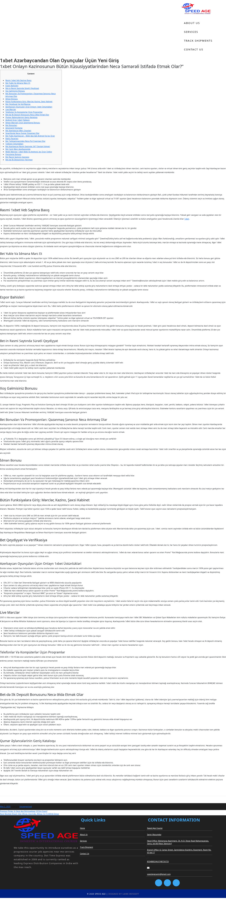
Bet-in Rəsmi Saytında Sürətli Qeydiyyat (22, 88)
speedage (15, 806)
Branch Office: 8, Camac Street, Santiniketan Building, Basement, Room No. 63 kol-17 (179, 851)
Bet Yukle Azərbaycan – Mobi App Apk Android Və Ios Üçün (30, 136)
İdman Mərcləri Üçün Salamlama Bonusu (22, 122)
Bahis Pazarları (11, 138)
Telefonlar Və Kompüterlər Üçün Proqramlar (24, 112)
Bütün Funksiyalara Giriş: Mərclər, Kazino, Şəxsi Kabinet (28, 101)
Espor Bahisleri (11, 85)
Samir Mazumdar (154, 834)
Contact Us (193, 49)
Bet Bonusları (11, 125)
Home (188, 14)
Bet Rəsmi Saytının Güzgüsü (17, 157)
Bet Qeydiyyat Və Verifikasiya (17, 104)
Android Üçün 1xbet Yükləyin (17, 120)
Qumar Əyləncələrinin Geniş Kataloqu (21, 117)
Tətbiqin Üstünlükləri (14, 144)
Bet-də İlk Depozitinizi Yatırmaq (18, 159)
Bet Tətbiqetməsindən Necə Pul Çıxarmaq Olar (25, 141)
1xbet (186, 219)
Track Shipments (198, 40)
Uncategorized (25, 806)
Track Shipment (86, 847)
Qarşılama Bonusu (13, 154)
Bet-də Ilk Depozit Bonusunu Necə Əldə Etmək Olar (27, 114)
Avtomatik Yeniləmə (13, 128)
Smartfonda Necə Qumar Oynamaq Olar (22, 133)
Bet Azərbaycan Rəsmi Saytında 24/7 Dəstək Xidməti (27, 146)
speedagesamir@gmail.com (159, 874)
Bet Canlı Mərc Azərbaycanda (17, 149)
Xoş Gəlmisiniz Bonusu (15, 91)
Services (191, 31)
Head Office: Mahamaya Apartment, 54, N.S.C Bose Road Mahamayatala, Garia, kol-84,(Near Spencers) (178, 842)
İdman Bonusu (11, 99)
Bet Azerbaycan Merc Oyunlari (18, 130)
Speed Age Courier (155, 828)
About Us (192, 23)
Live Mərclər (10, 109)
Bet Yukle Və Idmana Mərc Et (17, 83)
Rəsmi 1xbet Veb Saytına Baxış (18, 80)
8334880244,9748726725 (158, 861)
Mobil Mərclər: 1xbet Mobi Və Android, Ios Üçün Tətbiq (28, 151)
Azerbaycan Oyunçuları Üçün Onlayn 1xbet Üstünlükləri (28, 107)
